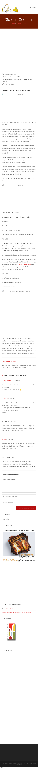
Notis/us (19, 764)
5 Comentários (9, 84)
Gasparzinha (7, 380)
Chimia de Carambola (12, 609)
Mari (4, 439)
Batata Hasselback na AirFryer (10, 612)
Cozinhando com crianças (13, 79)
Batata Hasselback (27, 612)
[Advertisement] (19, 48)
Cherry (5, 398)
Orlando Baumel (10, 74)
